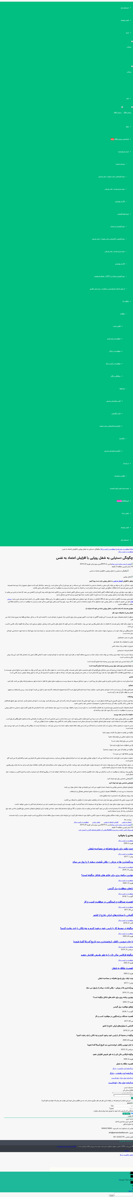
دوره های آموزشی (123, 214)
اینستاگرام (123, 501)
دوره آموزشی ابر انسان (117, 226)
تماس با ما (125, 513)
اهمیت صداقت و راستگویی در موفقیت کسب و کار (108, 902)
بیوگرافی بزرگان (116, 376)
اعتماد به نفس (118, 581)
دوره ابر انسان (120, 164)
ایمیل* (111, 1108)
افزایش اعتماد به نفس (111, 822)
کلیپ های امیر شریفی (113, 401)
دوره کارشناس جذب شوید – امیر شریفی (111, 176)
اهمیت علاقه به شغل (122, 968)
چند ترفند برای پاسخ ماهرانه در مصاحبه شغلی (110, 849)
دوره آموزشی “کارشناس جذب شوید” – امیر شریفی (108, 239)
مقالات (122, 314)
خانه (127, 126)
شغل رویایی (96, 822)
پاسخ (130, 1191)
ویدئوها (122, 388)
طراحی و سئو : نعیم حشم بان (66, 1146)
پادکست (122, 438)
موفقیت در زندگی (115, 351)
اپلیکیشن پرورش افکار (120, 139)
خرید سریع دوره (123, 151)
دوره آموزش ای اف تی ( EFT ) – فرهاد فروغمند (109, 276)
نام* (112, 1106)
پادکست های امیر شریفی (112, 451)
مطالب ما (126, 301)
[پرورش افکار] (123, 112)
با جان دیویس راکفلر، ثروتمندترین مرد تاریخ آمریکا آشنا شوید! (103, 942)
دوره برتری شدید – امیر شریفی (115, 189)
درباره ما (126, 463)
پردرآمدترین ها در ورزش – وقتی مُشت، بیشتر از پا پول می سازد (103, 862)
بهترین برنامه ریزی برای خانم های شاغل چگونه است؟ (107, 875)
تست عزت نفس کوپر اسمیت (119, 488)
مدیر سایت (114, 564)
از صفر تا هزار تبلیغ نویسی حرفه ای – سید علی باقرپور (107, 289)
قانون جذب (117, 326)
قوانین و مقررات (119, 476)
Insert (111, 1195)
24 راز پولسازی (120, 201)
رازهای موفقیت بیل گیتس (120, 889)
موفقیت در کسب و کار (113, 363)
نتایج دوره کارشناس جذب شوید (110, 426)
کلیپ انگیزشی (116, 413)
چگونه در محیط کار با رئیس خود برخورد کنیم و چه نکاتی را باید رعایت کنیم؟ (96, 928)
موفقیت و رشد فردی (114, 339)
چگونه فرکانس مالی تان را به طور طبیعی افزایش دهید (107, 955)
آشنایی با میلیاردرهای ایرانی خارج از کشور (113, 915)
